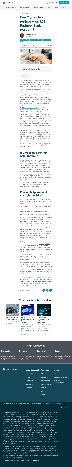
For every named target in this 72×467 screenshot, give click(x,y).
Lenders (43, 395)
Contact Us (29, 387)
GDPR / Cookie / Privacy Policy (21, 403)
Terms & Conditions (8, 403)
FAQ (42, 391)
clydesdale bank (47, 39)
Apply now (64, 3)
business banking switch (36, 39)
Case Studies (44, 377)
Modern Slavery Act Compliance (54, 403)
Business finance (45, 380)
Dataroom (63, 8)
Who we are (29, 373)
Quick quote (29, 384)
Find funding (29, 380)
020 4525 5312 (57, 373)
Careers (28, 377)
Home (21, 13)
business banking (24, 39)
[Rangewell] (9, 3)
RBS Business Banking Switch (30, 108)
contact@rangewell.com (60, 377)
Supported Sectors (46, 384)
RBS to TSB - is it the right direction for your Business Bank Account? (27, 320)
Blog (56, 8)
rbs (21, 41)
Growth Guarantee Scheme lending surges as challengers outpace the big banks (43, 320)
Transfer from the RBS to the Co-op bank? (12, 318)
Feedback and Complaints (37, 403)
